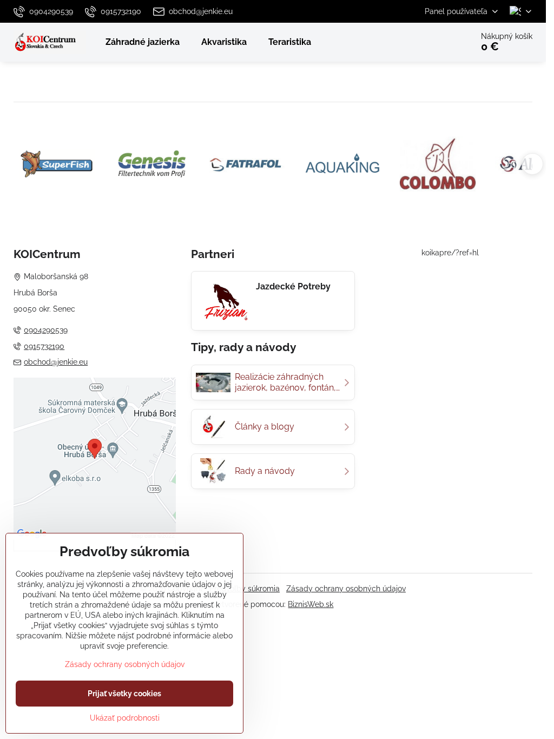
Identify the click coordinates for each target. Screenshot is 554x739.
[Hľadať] (434, 42)
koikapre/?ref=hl (450, 252)
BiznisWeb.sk (310, 604)
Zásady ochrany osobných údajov (346, 588)
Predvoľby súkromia (244, 588)
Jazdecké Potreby (293, 286)
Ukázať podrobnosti (125, 718)
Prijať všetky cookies (124, 693)
